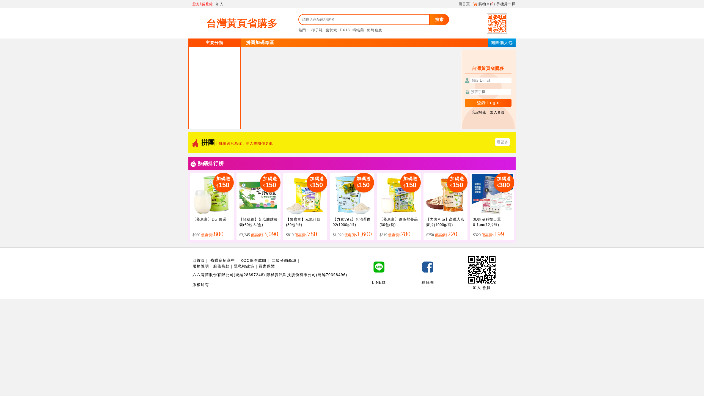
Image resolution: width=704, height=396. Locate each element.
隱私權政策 (244, 266)
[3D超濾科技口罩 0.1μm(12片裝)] (492, 194)
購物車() (487, 4)
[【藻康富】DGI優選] (211, 194)
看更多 (502, 142)
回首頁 (464, 4)
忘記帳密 (479, 112)
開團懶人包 (502, 42)
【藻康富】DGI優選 (210, 219)
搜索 (439, 19)
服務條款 (221, 266)
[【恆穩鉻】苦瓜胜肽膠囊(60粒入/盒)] (258, 194)
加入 (220, 4)
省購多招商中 (222, 260)
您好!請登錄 (203, 4)
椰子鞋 (317, 30)
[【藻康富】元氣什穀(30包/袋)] (305, 194)
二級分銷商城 (284, 260)
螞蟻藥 (358, 30)
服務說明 (201, 266)
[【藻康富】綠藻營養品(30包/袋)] (398, 194)
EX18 (345, 30)
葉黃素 (331, 30)
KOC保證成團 (253, 260)
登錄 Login (488, 102)
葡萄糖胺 (374, 30)
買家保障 (266, 266)
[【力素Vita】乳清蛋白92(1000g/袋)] (352, 194)
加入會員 (497, 112)
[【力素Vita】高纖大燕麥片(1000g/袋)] (445, 194)
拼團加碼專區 (260, 42)
